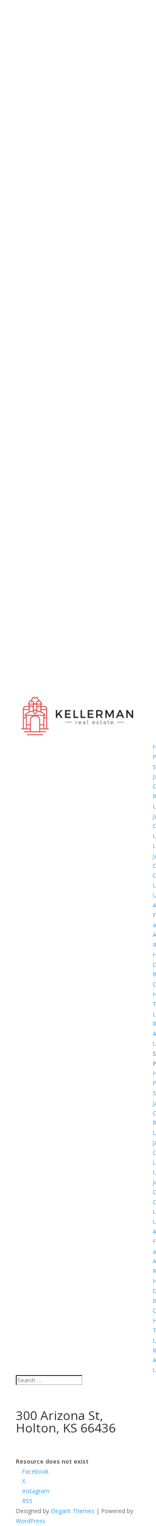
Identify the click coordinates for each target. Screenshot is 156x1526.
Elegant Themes (72, 1511)
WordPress (30, 1521)
